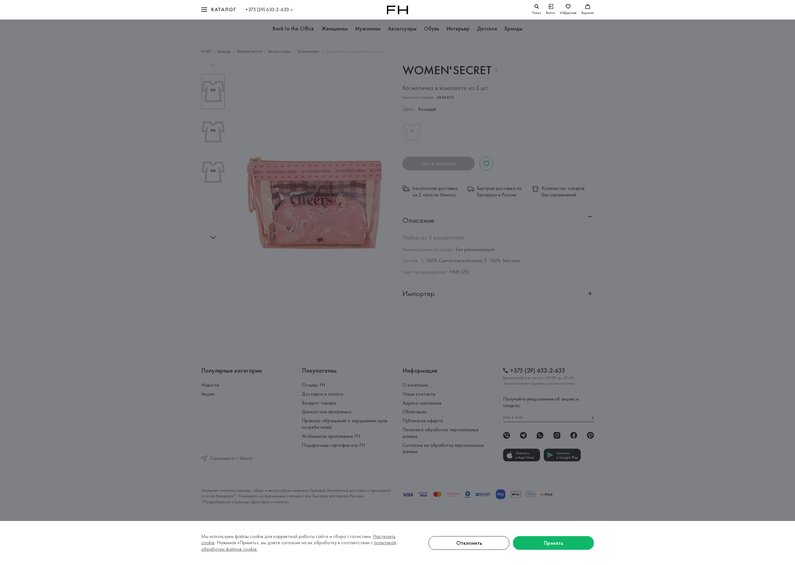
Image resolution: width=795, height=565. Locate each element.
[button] (218, 10)
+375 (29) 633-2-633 (267, 9)
